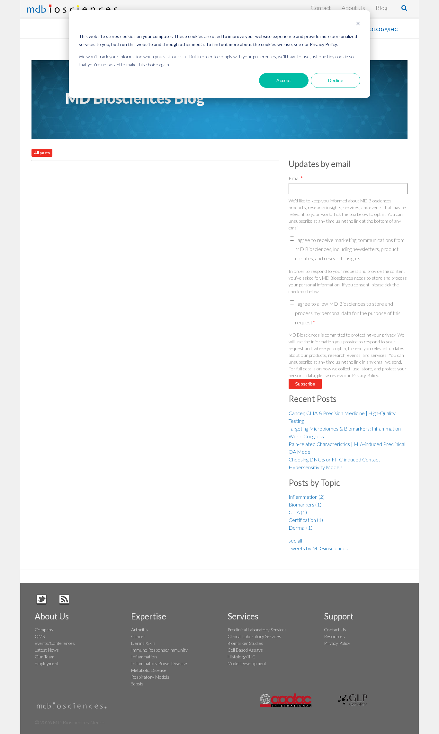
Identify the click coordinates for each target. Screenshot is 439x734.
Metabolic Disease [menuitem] (148, 670)
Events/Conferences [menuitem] (55, 643)
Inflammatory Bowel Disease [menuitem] (159, 663)
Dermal (300, 528)
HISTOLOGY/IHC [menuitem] (378, 29)
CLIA (298, 512)
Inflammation (307, 497)
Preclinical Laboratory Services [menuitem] (257, 629)
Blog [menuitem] (382, 7)
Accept (283, 80)
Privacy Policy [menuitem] (337, 643)
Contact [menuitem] (321, 7)
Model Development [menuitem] (247, 663)
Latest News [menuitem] (47, 650)
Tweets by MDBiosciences (318, 548)
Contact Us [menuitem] (335, 629)
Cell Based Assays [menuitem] (245, 650)
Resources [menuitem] (334, 636)
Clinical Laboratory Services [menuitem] (254, 636)
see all (295, 540)
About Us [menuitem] (353, 7)
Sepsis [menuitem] (137, 683)
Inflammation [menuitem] (144, 656)
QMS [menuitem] (40, 636)
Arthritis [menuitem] (139, 629)
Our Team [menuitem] (44, 656)
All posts (42, 152)
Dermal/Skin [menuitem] (143, 643)
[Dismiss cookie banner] (358, 24)
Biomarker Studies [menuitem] (245, 643)
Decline (335, 80)
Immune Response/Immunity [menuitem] (159, 650)
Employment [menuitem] (47, 663)
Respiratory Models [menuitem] (150, 677)
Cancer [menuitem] (138, 636)
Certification (306, 520)
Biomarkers (305, 504)
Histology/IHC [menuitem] (241, 656)
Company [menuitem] (44, 629)
